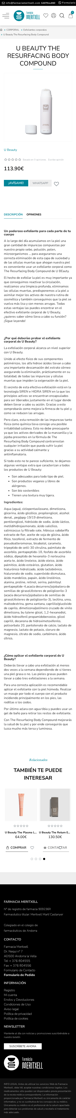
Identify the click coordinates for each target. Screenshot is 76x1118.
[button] (32, 859)
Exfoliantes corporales (35, 29)
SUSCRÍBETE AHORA (22, 1046)
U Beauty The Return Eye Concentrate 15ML (55, 832)
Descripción (13, 214)
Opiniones (34, 214)
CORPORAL (12, 29)
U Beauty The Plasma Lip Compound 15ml (21, 832)
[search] (61, 16)
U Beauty (10, 150)
